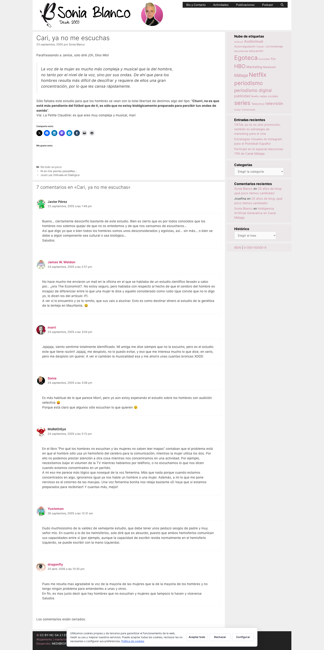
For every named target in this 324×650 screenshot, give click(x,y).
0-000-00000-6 (255, 247)
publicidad (242, 96)
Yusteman (56, 509)
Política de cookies (132, 641)
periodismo (248, 83)
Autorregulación (245, 46)
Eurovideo (264, 59)
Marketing (254, 67)
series (242, 102)
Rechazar (220, 637)
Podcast (267, 5)
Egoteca (246, 57)
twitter (237, 109)
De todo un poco (51, 167)
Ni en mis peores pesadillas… (58, 171)
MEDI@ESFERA (62, 643)
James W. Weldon (61, 262)
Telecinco (258, 104)
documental (241, 51)
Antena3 (238, 41)
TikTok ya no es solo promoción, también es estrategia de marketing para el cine (257, 129)
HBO (239, 66)
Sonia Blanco (243, 188)
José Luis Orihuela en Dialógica (60, 175)
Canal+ (260, 46)
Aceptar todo (197, 637)
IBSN (237, 247)
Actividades (221, 5)
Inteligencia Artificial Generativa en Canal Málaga (255, 213)
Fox (273, 59)
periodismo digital (253, 90)
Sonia (52, 378)
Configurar (243, 637)
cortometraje (274, 46)
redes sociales (269, 96)
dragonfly (55, 564)
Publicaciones (245, 5)
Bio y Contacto (196, 5)
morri (52, 327)
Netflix (257, 74)
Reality (255, 96)
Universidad (248, 109)
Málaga (241, 75)
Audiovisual (253, 41)
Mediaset (269, 67)
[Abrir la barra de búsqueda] (282, 5)
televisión (274, 103)
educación (256, 51)
